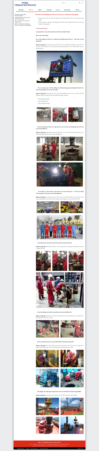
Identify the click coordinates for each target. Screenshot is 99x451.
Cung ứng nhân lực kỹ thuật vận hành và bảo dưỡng (22, 18)
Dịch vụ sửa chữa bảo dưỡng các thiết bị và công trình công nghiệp (23, 24)
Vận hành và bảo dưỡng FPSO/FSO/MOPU (20, 15)
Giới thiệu (21, 10)
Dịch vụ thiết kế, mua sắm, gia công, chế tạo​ (22, 21)
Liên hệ (77, 10)
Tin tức (57, 10)
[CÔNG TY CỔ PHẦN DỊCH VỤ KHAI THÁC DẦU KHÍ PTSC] (25, 4)
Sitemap (27, 448)
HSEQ (39, 10)
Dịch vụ (31, 10)
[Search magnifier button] (79, 2)
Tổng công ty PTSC (20, 448)
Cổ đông (49, 10)
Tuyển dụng (67, 10)
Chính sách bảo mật (44, 448)
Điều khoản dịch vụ (34, 448)
